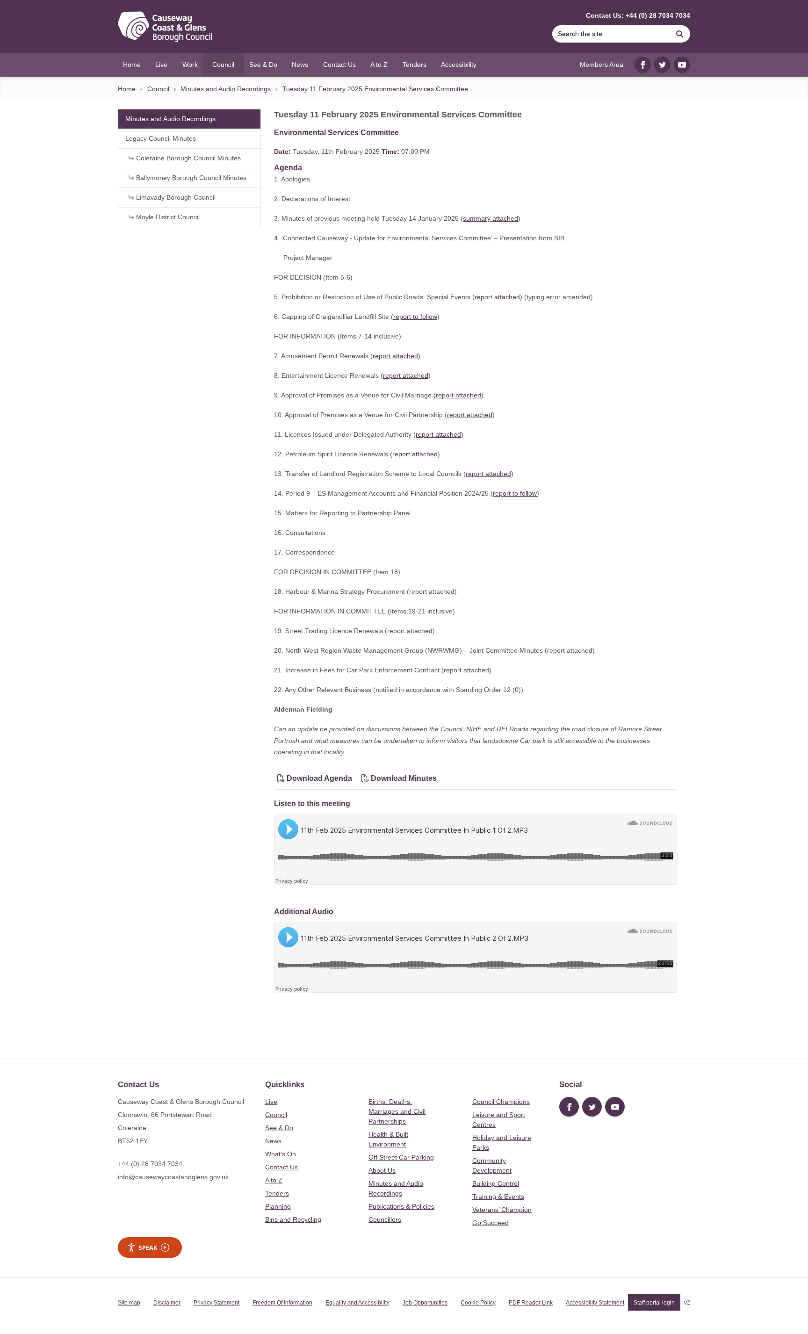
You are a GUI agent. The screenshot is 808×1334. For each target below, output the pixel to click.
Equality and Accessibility (357, 1302)
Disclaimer (166, 1302)
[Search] (680, 34)
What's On (280, 1154)
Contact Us (281, 1167)
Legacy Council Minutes (160, 138)
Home (127, 89)
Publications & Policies (401, 1206)
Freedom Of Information (282, 1302)
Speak (147, 1247)
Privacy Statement (216, 1302)
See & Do (279, 1128)
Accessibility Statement (595, 1302)
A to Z (273, 1180)
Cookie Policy (478, 1302)
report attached (497, 297)
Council (158, 89)
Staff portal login (654, 1302)
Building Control (495, 1183)
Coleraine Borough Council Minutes (187, 158)
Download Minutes (403, 778)
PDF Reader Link (531, 1302)
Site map (129, 1302)
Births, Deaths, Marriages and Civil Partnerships (397, 1111)
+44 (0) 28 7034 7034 (150, 1164)
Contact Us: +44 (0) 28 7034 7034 (638, 15)
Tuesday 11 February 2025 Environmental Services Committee (375, 89)
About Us (382, 1170)
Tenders (277, 1193)
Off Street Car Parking (401, 1157)
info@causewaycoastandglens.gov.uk (173, 1177)
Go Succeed (490, 1222)
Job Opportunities (425, 1302)
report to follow (415, 316)
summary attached (490, 218)
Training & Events (498, 1196)
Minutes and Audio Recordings (225, 89)
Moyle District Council (167, 217)
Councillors (384, 1219)
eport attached (416, 454)
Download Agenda (319, 778)
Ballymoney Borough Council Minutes (190, 177)
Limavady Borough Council (175, 197)
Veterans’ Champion (502, 1209)
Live (271, 1101)
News (273, 1141)
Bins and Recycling (293, 1219)
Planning (278, 1206)
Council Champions (501, 1101)
